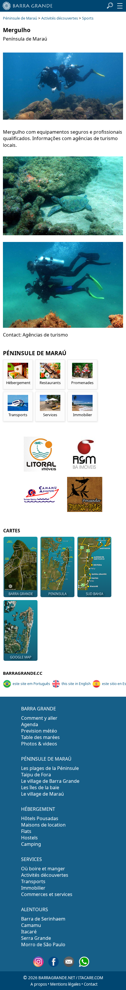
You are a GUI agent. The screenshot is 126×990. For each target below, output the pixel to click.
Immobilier (33, 888)
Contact (91, 984)
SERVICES (31, 859)
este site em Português (31, 683)
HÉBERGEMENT (38, 809)
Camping (31, 844)
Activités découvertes (59, 18)
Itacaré (29, 931)
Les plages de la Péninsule (50, 768)
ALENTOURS (34, 909)
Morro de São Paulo (43, 944)
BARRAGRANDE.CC (22, 673)
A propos (38, 984)
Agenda (29, 724)
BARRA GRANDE (38, 708)
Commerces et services (46, 894)
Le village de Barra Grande (50, 781)
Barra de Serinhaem (43, 919)
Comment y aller (39, 718)
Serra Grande (36, 938)
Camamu (31, 925)
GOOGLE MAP (20, 657)
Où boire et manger (43, 868)
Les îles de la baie (40, 787)
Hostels (29, 837)
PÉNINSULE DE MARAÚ (46, 759)
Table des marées (40, 737)
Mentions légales (65, 984)
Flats (26, 831)
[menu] (119, 5)
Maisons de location (43, 825)
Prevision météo (39, 731)
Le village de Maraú (42, 794)
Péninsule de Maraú (20, 18)
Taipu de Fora (36, 774)
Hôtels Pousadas (39, 818)
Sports (87, 18)
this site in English (76, 683)
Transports (33, 881)
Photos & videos (39, 743)
